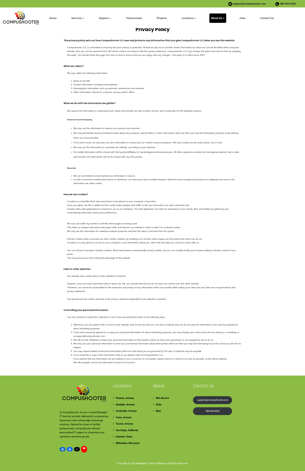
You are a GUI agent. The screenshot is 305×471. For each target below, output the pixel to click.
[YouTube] (84, 448)
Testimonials (134, 18)
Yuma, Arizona (123, 417)
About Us (216, 18)
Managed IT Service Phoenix (151, 463)
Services (76, 18)
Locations (188, 18)
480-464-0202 (287, 3)
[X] (77, 449)
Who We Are (162, 398)
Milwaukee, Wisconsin (127, 443)
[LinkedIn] (62, 449)
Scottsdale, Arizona (126, 410)
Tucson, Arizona (124, 423)
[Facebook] (70, 449)
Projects (162, 18)
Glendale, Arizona (125, 404)
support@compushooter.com (249, 3)
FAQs (158, 404)
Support (104, 18)
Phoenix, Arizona (125, 398)
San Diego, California (127, 430)
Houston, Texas (124, 436)
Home (53, 18)
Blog (158, 410)
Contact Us (267, 18)
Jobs (242, 18)
